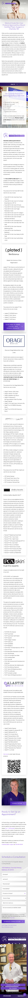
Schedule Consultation (12, 921)
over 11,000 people (9, 828)
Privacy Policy (12, 917)
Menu (24, 3)
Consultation (17, 803)
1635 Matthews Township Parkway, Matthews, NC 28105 (11, 869)
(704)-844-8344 (7, 996)
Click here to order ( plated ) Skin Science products (13, 326)
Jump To (13, 84)
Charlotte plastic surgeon (8, 844)
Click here (5, 754)
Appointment (21, 996)
